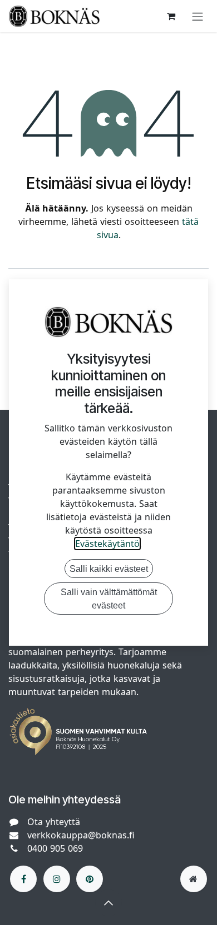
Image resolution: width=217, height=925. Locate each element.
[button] (108, 902)
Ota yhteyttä (53, 821)
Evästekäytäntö (107, 543)
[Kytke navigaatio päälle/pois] (197, 16)
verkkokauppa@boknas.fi (81, 835)
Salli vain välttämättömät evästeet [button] (109, 598)
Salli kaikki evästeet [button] (109, 568)
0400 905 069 (55, 848)
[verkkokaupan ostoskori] (171, 16)
